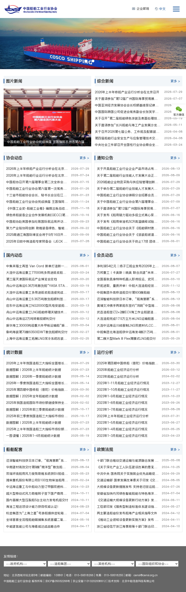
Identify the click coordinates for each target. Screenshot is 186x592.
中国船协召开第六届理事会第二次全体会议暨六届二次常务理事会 (37, 182)
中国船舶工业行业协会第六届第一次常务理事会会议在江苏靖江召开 (37, 188)
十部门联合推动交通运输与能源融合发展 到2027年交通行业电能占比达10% (128, 460)
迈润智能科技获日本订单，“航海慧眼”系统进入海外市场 (128, 299)
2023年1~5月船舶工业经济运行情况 (122, 422)
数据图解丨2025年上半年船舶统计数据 (33, 422)
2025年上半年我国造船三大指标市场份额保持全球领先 (37, 429)
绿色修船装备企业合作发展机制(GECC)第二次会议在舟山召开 (37, 215)
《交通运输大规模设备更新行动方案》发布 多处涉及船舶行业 (128, 500)
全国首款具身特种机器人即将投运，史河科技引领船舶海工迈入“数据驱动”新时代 (128, 279)
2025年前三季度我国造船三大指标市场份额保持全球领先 (37, 416)
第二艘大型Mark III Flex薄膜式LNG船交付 (126, 338)
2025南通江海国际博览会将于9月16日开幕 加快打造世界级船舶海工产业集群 (37, 234)
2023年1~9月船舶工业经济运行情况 (122, 396)
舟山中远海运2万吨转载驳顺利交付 (31, 318)
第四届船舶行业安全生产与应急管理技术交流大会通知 (127, 138)
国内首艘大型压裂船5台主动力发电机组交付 (37, 500)
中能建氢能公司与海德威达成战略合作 (33, 526)
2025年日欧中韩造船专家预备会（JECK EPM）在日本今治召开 (37, 241)
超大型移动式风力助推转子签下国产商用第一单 (37, 493)
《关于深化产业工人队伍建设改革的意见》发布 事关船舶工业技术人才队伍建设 (128, 467)
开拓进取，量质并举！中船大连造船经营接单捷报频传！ (128, 285)
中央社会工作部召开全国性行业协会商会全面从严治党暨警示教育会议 (127, 145)
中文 (162, 9)
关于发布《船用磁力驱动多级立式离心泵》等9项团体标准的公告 (128, 215)
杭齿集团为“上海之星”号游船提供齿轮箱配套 (37, 513)
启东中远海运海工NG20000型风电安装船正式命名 (37, 305)
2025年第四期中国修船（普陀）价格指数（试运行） (37, 389)
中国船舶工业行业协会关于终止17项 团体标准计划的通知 (128, 241)
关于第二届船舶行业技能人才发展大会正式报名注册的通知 (128, 175)
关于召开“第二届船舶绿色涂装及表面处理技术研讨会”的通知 (127, 118)
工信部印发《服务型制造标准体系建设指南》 (128, 506)
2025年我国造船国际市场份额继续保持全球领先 (37, 402)
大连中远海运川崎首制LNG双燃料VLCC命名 (128, 325)
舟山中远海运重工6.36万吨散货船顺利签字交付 (37, 299)
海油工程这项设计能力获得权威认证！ (33, 506)
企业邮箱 (143, 8)
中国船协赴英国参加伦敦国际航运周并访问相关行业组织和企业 (37, 221)
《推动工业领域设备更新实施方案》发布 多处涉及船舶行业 (128, 519)
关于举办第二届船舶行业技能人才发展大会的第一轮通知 (128, 188)
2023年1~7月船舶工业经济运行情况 (122, 409)
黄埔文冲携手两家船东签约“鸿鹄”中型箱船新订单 (128, 305)
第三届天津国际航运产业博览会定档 (31, 279)
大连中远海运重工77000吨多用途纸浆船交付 (37, 272)
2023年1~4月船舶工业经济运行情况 (122, 429)
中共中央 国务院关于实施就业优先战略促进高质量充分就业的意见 (128, 473)
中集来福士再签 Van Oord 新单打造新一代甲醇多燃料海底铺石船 (37, 266)
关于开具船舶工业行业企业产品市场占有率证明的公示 (128, 168)
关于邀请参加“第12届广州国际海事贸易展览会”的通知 (127, 98)
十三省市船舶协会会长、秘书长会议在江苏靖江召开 (37, 195)
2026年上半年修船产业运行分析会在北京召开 (127, 92)
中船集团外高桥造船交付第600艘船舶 (123, 292)
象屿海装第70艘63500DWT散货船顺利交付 (37, 332)
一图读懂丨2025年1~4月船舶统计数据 (33, 435)
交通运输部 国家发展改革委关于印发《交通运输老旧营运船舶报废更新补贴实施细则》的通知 (128, 480)
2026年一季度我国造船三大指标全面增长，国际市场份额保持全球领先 (37, 383)
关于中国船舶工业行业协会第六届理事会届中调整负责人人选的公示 (128, 201)
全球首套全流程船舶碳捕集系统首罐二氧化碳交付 (37, 519)
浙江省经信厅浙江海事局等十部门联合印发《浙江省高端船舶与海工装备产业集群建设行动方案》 (128, 526)
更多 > (175, 81)
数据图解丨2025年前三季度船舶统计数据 (35, 409)
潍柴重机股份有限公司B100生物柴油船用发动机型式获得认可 (37, 480)
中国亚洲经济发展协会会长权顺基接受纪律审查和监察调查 (127, 105)
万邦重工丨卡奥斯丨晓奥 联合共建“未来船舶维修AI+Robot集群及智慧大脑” (128, 272)
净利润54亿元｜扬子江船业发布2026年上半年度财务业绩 (128, 266)
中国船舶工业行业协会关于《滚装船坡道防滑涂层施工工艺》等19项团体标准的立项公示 (128, 234)
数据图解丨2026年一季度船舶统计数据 (33, 376)
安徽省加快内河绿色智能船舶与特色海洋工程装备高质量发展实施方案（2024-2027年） (128, 493)
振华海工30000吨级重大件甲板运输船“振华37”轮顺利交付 (37, 325)
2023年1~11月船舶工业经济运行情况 (123, 383)
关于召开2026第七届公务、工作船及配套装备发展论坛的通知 (127, 131)
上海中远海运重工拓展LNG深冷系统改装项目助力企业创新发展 (37, 338)
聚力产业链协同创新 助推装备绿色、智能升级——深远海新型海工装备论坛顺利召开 (37, 228)
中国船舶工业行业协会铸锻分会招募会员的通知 (128, 195)
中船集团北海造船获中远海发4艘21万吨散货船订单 (128, 332)
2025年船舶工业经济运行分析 (118, 369)
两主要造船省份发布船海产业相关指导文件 (127, 513)
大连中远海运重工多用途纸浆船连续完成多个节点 (37, 292)
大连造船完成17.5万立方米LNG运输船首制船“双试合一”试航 (128, 318)
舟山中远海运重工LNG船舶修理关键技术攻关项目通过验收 (37, 312)
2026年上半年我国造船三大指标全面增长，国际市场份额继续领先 (37, 363)
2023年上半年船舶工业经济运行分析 (123, 416)
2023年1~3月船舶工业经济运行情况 (122, 435)
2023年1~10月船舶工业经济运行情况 (123, 389)
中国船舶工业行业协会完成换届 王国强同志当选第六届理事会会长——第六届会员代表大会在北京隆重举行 (37, 201)
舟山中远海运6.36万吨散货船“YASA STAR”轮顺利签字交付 (37, 285)
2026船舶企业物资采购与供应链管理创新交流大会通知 (128, 182)
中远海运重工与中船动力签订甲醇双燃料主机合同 (37, 486)
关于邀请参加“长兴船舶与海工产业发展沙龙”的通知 (127, 125)
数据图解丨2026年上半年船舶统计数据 (33, 369)
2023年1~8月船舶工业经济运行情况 (122, 402)
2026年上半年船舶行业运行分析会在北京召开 (37, 175)
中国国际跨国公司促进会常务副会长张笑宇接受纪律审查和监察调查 (127, 112)
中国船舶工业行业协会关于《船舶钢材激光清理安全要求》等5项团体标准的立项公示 (128, 228)
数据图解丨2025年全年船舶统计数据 (32, 396)
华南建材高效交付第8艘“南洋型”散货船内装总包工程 (37, 467)
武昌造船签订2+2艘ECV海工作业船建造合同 (128, 312)
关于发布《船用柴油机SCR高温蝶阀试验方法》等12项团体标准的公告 (128, 221)
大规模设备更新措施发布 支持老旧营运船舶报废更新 (128, 486)
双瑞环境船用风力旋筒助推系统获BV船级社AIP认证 (37, 473)
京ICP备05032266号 (57, 581)
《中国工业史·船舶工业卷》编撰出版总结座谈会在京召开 (37, 208)
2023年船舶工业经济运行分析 (118, 376)
